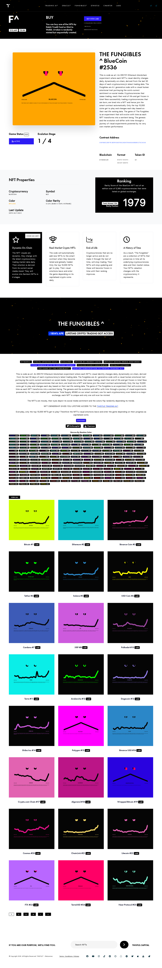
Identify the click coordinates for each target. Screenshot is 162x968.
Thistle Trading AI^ (107, 406)
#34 (87, 469)
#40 (67, 438)
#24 (77, 435)
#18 (45, 435)
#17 (96, 450)
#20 (121, 441)
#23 (78, 438)
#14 (141, 435)
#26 (56, 438)
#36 (131, 478)
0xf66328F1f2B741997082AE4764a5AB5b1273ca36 (122, 142)
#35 (35, 454)
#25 (25, 435)
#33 (87, 435)
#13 (78, 460)
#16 (139, 444)
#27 (108, 435)
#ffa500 (12, 204)
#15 (13, 454)
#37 (45, 438)
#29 (89, 441)
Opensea (91, 426)
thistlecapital (74, 426)
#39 (54, 450)
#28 (66, 435)
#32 (34, 444)
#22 (35, 435)
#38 (100, 441)
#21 (88, 438)
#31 (131, 441)
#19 (33, 457)
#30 (14, 435)
